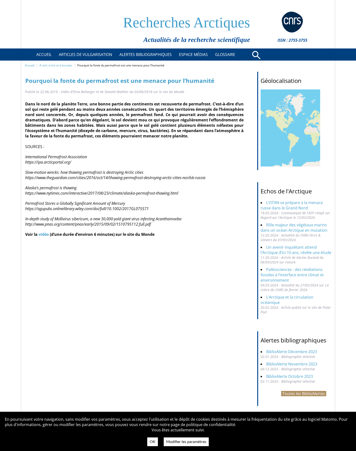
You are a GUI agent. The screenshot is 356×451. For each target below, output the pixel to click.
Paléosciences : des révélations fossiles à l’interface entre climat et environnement (292, 275)
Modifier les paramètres (186, 442)
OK (152, 442)
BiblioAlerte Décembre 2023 (291, 351)
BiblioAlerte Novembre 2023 (291, 364)
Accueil (30, 65)
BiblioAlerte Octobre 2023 (289, 376)
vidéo (44, 234)
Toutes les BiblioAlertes (303, 393)
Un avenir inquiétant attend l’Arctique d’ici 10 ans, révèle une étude (296, 250)
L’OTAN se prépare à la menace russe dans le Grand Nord (292, 205)
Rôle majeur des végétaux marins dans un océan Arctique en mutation (294, 227)
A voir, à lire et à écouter (55, 65)
